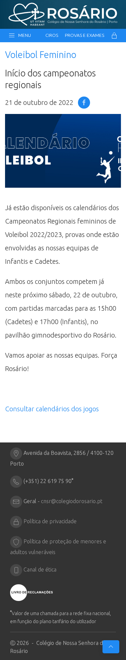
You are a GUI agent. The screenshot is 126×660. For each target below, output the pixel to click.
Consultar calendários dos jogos (52, 409)
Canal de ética (40, 569)
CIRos (51, 35)
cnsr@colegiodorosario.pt (71, 501)
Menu (23, 35)
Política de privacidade (50, 521)
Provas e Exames (84, 35)
